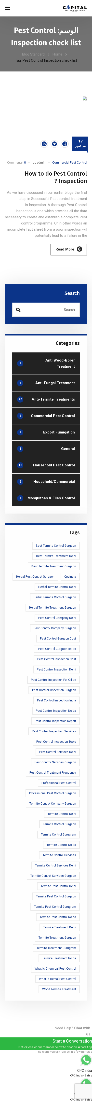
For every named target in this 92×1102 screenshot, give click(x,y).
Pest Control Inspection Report (55, 721)
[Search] (18, 310)
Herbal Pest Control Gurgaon (35, 576)
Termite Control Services (59, 855)
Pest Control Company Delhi (57, 618)
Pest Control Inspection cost (56, 659)
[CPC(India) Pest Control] (75, 8)
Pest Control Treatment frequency (52, 772)
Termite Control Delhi (62, 814)
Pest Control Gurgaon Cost (58, 638)
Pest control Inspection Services (54, 731)
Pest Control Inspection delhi (56, 669)
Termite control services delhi (55, 865)
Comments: (16, 162)
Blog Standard (33, 54)
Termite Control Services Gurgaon (53, 876)
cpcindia (70, 576)
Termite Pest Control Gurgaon (56, 896)
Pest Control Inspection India (56, 700)
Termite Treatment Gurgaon (57, 937)
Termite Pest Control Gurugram (55, 906)
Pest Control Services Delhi (57, 752)
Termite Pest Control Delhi (58, 886)
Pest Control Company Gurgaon (55, 628)
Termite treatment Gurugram (56, 948)
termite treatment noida (59, 958)
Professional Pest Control (58, 783)
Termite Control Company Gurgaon (52, 803)
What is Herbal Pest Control (57, 979)
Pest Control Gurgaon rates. (57, 649)
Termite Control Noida (61, 845)
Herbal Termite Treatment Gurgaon (52, 607)
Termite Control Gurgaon (59, 824)
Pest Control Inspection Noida (56, 710)
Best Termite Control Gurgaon (56, 545)
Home (57, 54)
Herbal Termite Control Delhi (57, 587)
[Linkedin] (44, 144)
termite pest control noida (58, 917)
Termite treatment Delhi (59, 927)
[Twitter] (54, 144)
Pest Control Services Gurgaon (55, 762)
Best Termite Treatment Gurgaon (53, 566)
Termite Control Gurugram (58, 834)
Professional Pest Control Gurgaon (52, 793)
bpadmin (39, 162)
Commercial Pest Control (69, 162)
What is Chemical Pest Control (55, 968)
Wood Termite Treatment (59, 989)
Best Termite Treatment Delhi (56, 556)
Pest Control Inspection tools (56, 741)
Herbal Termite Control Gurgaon (55, 597)
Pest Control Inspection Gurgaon (54, 690)
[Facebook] (65, 144)
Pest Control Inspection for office (53, 680)
